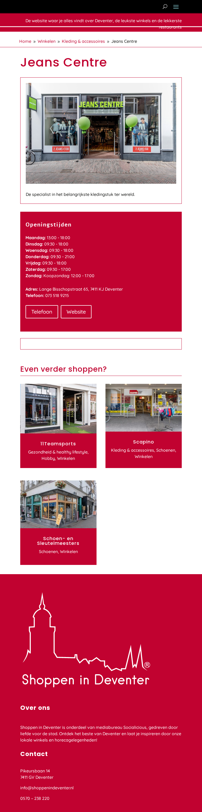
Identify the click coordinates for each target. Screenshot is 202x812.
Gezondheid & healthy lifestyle (58, 452)
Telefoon (41, 311)
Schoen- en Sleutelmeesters (58, 540)
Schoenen (48, 551)
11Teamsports (58, 443)
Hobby (48, 458)
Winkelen (66, 458)
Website (76, 311)
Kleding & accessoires (132, 450)
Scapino (143, 441)
